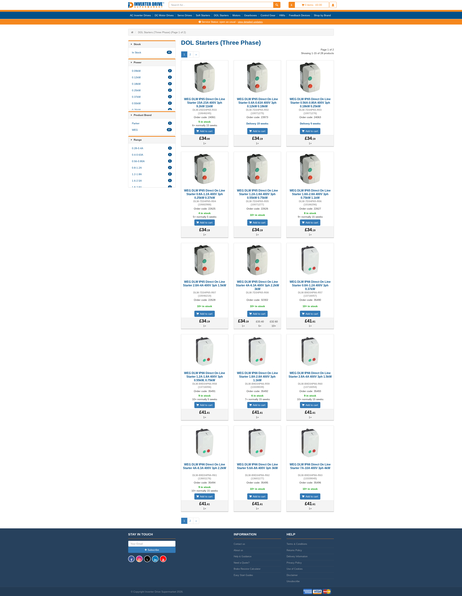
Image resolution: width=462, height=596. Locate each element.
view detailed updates (250, 21)
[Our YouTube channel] (163, 560)
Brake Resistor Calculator (247, 569)
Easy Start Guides (243, 575)
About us (238, 550)
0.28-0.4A (151, 148)
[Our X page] (147, 560)
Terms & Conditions (297, 544)
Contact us (239, 544)
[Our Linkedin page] (155, 560)
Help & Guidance (242, 556)
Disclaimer (292, 575)
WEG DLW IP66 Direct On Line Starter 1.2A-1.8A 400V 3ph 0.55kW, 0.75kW (204, 376)
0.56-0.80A (151, 161)
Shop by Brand (322, 15)
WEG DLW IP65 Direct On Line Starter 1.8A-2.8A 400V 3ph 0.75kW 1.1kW (310, 194)
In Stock (151, 52)
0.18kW (151, 83)
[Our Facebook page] (131, 560)
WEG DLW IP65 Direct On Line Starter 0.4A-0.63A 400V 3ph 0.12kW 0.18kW (257, 103)
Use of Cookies (295, 569)
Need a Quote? (241, 562)
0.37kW (151, 96)
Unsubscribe (293, 581)
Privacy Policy (294, 562)
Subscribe (153, 549)
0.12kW (151, 77)
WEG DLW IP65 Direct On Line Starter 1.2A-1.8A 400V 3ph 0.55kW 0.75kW (257, 194)
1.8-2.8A (151, 187)
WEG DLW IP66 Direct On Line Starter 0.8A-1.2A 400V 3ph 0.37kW (310, 285)
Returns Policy (294, 550)
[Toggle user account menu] (333, 5)
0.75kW (151, 109)
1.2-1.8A (151, 174)
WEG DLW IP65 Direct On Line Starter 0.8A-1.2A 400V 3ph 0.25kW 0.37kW (204, 194)
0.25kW (151, 90)
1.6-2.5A (151, 180)
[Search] (276, 5)
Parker (151, 123)
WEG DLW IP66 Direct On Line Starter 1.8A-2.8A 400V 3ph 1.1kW (257, 376)
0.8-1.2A (151, 167)
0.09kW (151, 70)
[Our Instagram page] (139, 560)
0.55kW (151, 103)
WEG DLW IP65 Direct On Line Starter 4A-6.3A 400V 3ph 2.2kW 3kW (257, 285)
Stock (137, 44)
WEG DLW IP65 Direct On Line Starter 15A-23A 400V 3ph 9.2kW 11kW (204, 103)
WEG (151, 129)
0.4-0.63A (151, 154)
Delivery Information (297, 556)
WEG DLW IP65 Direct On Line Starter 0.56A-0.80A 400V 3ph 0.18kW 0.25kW (310, 103)
